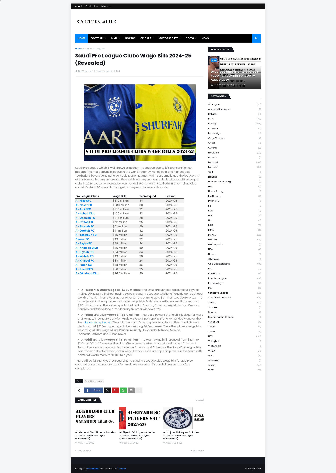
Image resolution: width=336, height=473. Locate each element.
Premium (93, 468)
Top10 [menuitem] (190, 38)
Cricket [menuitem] (145, 38)
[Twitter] (107, 390)
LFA (234, 215)
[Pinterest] (115, 390)
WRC (234, 355)
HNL (234, 186)
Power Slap (234, 273)
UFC (234, 336)
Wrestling (234, 360)
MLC (234, 225)
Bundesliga (234, 133)
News (234, 254)
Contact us (91, 6)
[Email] (131, 390)
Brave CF (234, 128)
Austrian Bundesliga (234, 109)
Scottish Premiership (234, 297)
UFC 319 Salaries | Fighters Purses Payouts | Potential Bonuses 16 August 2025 (234, 76)
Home (78, 48)
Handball (234, 177)
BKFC (234, 118)
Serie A (234, 302)
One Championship (234, 263)
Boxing (234, 123)
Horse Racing (234, 191)
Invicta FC (234, 201)
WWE (234, 370)
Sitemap (106, 6)
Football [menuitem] (97, 38)
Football (234, 162)
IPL (234, 205)
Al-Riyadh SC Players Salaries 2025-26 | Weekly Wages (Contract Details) (137, 435)
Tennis (234, 326)
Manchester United (98, 322)
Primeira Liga (234, 283)
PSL (234, 288)
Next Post (196, 450)
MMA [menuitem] (114, 38)
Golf (234, 172)
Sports (234, 312)
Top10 (234, 331)
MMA (234, 230)
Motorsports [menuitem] (168, 38)
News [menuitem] (205, 38)
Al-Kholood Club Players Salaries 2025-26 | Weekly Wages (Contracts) (95, 435)
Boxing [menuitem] (130, 38)
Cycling (234, 147)
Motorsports (234, 244)
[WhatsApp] (123, 390)
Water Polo (234, 346)
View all (200, 400)
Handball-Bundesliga (234, 181)
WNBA (234, 350)
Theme (121, 468)
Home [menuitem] (81, 38)
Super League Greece (234, 317)
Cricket (234, 143)
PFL (234, 268)
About (78, 6)
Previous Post (85, 450)
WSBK (234, 365)
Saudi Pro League (94, 48)
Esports (234, 157)
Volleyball (234, 341)
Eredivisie (234, 152)
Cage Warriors (234, 138)
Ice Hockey (234, 196)
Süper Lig (234, 321)
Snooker (234, 307)
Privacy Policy (253, 468)
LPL (234, 220)
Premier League (234, 278)
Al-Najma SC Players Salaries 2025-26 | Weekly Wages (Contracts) (181, 435)
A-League (234, 104)
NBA (234, 249)
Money (234, 234)
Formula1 (234, 167)
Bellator (234, 114)
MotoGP (234, 239)
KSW (234, 210)
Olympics (234, 259)
